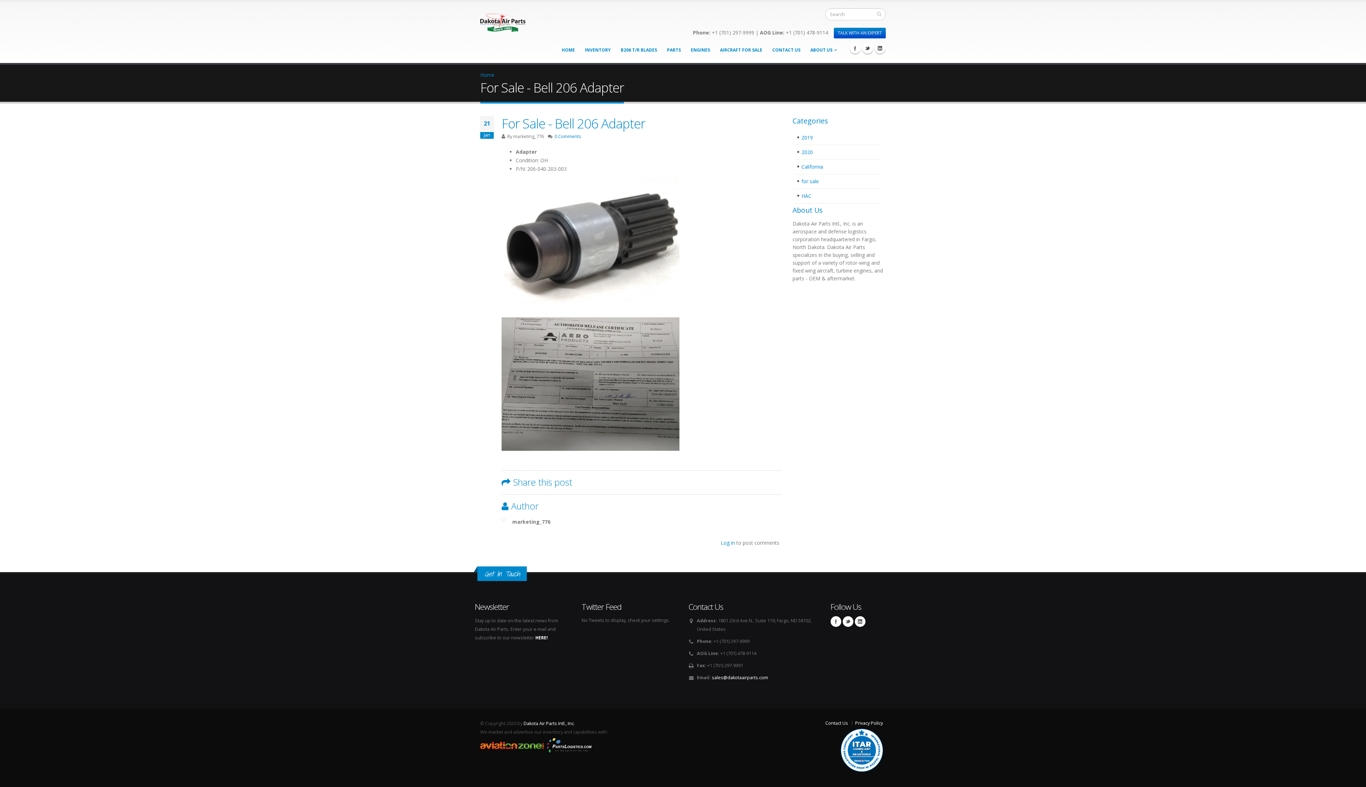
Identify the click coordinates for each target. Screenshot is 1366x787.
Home (568, 50)
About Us (821, 50)
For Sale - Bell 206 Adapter (573, 123)
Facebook (855, 48)
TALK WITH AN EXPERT (860, 33)
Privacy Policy (869, 723)
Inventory (598, 50)
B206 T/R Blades (639, 50)
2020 (807, 152)
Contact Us (786, 50)
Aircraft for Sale (741, 50)
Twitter (867, 48)
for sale (810, 181)
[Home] (502, 20)
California (812, 166)
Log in (728, 542)
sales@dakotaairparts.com (740, 678)
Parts (674, 50)
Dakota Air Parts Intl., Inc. (549, 723)
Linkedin (880, 48)
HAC (806, 195)
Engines (700, 50)
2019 (807, 137)
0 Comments (568, 136)
